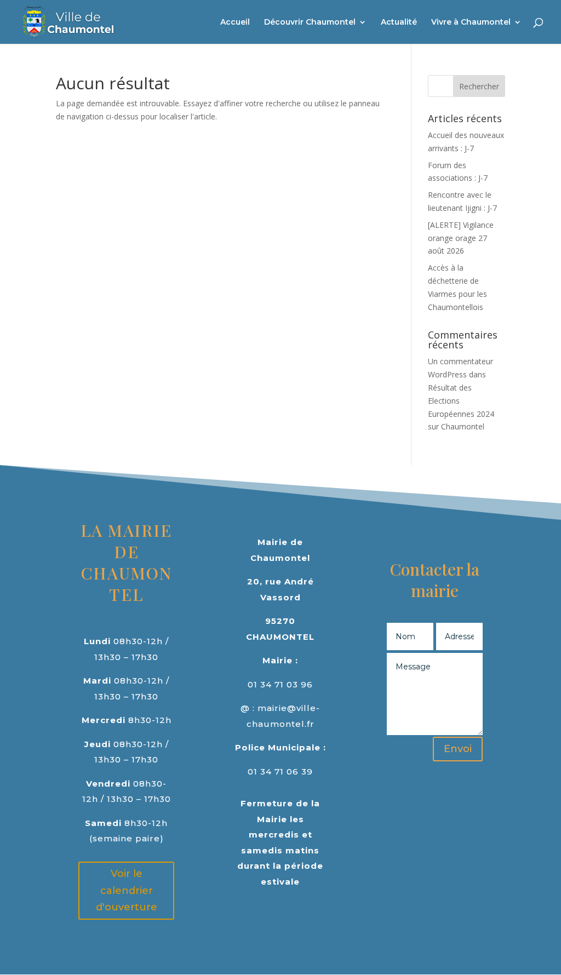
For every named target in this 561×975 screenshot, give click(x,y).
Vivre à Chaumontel (471, 22)
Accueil (235, 22)
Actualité (399, 22)
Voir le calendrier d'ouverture (126, 890)
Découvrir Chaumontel (310, 22)
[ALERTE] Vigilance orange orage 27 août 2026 (461, 238)
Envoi (458, 749)
